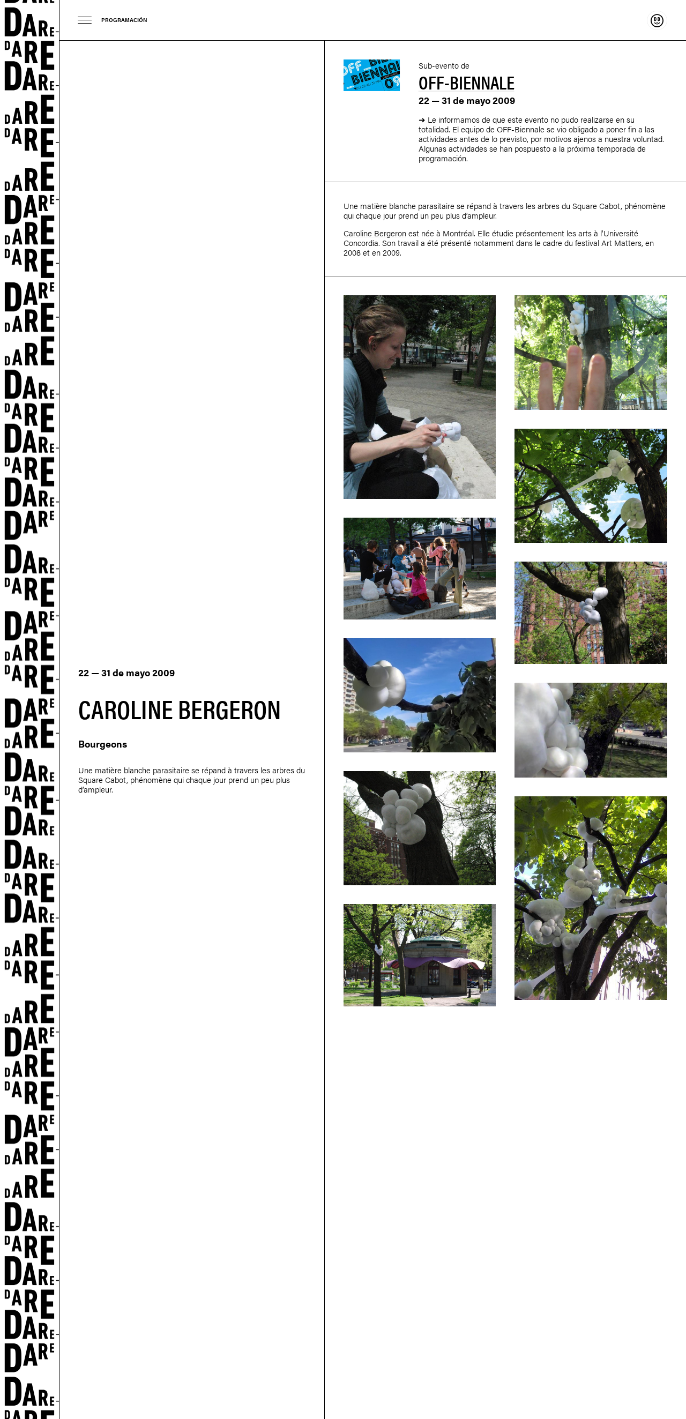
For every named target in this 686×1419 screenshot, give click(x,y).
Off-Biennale (466, 82)
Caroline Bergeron (375, 232)
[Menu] (85, 20)
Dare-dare (29, 709)
